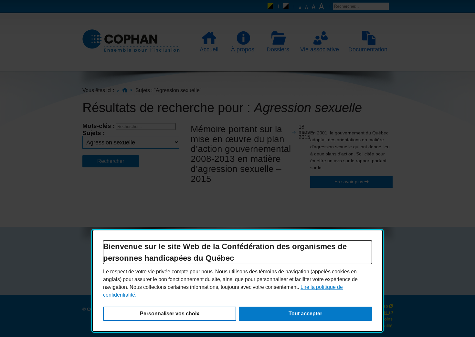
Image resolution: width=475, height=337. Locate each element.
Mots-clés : (98, 125)
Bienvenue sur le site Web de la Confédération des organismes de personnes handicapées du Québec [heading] (225, 252)
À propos (240, 49)
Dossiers (275, 49)
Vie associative (317, 49)
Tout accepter (305, 313)
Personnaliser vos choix (169, 313)
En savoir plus (337, 181)
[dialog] (237, 281)
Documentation (365, 49)
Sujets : (93, 133)
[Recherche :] (361, 6)
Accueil (209, 49)
